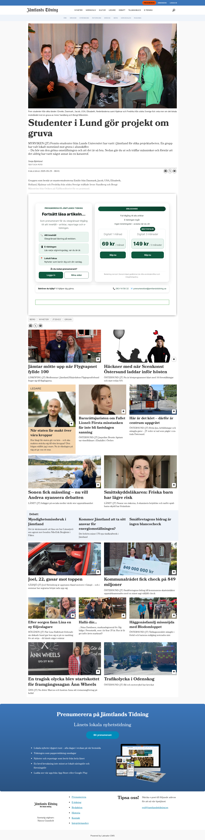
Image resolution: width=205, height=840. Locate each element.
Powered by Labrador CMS (102, 836)
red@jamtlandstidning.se (155, 808)
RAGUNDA (137, 18)
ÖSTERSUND (96, 18)
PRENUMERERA (149, 3)
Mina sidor (76, 275)
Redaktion (77, 808)
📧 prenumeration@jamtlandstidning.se (148, 288)
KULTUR (102, 10)
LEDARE (112, 10)
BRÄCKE (107, 18)
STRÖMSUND (84, 18)
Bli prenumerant (103, 735)
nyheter (44, 319)
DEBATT (122, 10)
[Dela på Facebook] (165, 171)
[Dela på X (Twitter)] (170, 171)
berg (32, 319)
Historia (76, 813)
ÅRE (65, 18)
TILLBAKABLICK (134, 10)
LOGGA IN (173, 3)
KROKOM (73, 18)
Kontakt (76, 818)
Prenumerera (79, 797)
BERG (116, 18)
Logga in (51, 275)
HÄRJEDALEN (126, 18)
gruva (68, 319)
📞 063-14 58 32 (121, 288)
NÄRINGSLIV (91, 10)
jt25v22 (56, 319)
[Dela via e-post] (174, 171)
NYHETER (78, 10)
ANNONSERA (162, 3)
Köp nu (113, 255)
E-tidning (76, 803)
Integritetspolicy (80, 823)
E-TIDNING (148, 10)
